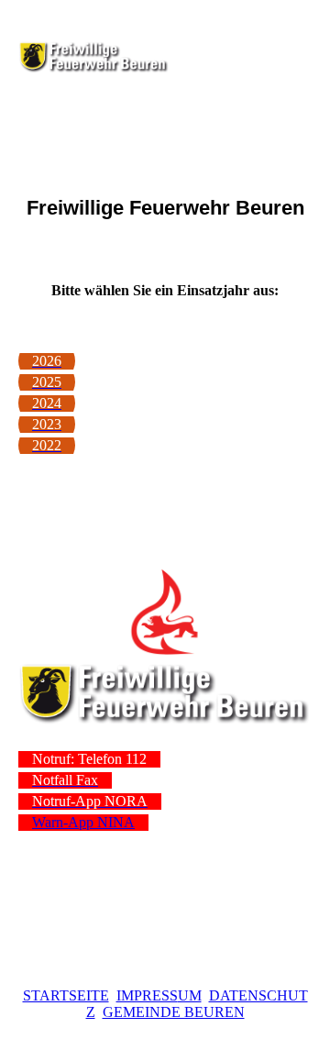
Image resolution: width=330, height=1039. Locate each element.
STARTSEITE (66, 995)
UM (190, 995)
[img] (94, 57)
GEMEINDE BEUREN (174, 1012)
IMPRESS (147, 995)
